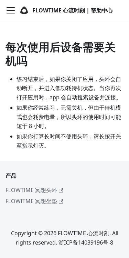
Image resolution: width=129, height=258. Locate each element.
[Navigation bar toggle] (11, 10)
